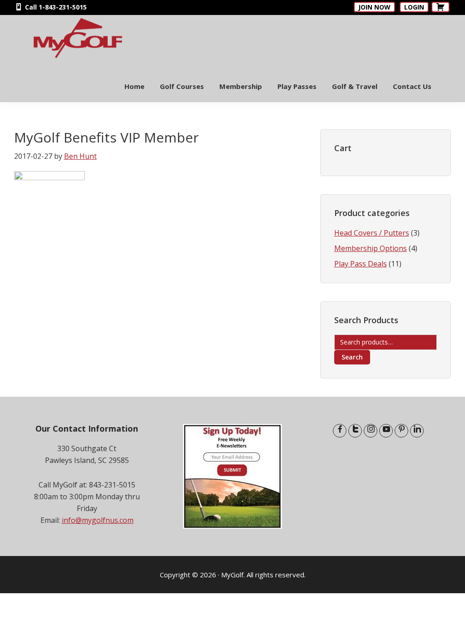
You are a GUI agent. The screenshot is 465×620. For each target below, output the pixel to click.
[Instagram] (370, 431)
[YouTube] (386, 431)
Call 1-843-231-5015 (55, 7)
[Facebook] (339, 431)
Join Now (374, 7)
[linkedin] (417, 431)
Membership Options (370, 248)
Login (414, 7)
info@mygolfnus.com (98, 520)
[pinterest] (401, 431)
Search (352, 357)
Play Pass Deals (360, 264)
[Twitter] (355, 431)
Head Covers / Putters (371, 233)
